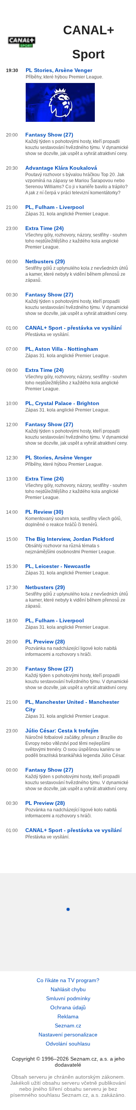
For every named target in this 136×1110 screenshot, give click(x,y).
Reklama (68, 1016)
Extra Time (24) (44, 228)
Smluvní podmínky (68, 998)
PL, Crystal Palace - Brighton (62, 403)
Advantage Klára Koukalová (61, 168)
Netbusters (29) (45, 261)
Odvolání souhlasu (68, 1044)
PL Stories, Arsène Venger (59, 70)
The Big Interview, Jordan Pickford (69, 539)
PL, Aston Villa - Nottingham (61, 349)
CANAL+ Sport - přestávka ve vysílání (73, 328)
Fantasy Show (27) (49, 135)
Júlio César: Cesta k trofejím (61, 731)
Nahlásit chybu (68, 989)
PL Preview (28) (45, 642)
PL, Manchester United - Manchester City (72, 705)
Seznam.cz (68, 1025)
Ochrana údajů (68, 1007)
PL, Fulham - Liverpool (54, 207)
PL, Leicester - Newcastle (57, 566)
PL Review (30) (44, 512)
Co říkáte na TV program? (68, 980)
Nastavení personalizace (68, 1035)
